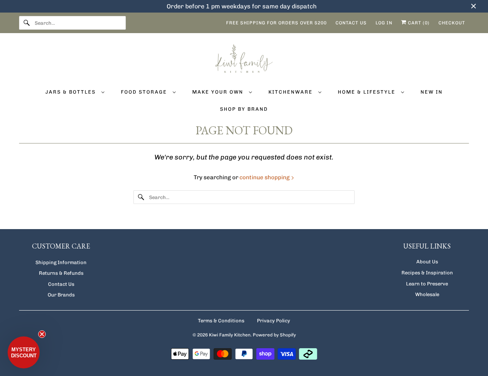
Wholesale (427, 294)
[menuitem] (75, 91)
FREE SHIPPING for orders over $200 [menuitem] (276, 22)
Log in (384, 22)
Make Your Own (218, 92)
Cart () (418, 22)
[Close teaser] (42, 334)
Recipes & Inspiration (427, 273)
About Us (427, 261)
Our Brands (61, 295)
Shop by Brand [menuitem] (244, 109)
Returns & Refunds (61, 273)
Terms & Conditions (221, 320)
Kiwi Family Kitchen (229, 335)
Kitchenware (291, 92)
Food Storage (145, 92)
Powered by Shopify (274, 335)
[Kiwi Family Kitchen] (244, 60)
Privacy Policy (273, 320)
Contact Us (61, 284)
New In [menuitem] (432, 92)
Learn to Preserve (427, 284)
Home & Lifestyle (367, 92)
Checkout (451, 22)
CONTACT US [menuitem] (351, 22)
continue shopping (265, 177)
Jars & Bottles (71, 92)
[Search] (26, 23)
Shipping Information (61, 262)
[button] (24, 352)
